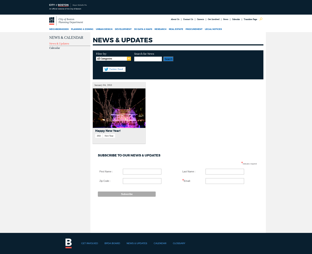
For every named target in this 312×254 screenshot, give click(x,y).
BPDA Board (112, 243)
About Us (175, 19)
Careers (200, 19)
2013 (99, 136)
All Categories (104, 59)
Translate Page (250, 19)
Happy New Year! (108, 131)
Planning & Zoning (82, 29)
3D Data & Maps (143, 29)
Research (160, 29)
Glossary (179, 243)
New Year (109, 136)
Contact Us (188, 19)
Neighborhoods (59, 29)
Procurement (194, 29)
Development (123, 29)
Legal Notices (213, 29)
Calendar (236, 19)
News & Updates (59, 43)
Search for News (144, 54)
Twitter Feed (116, 69)
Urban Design (104, 29)
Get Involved (213, 19)
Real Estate (176, 29)
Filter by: (101, 54)
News (225, 19)
